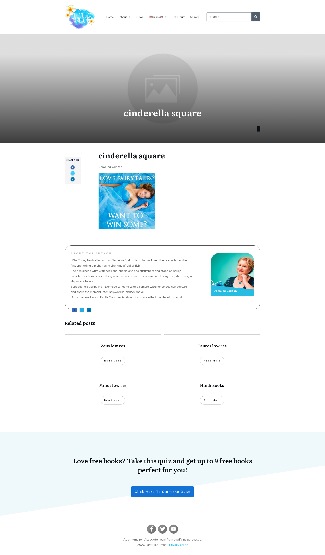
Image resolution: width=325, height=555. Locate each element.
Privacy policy (178, 545)
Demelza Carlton (110, 167)
